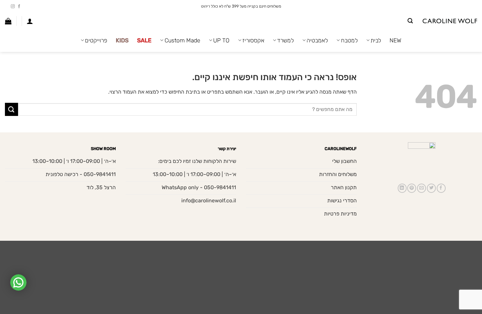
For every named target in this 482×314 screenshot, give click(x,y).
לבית (376, 40)
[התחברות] (30, 21)
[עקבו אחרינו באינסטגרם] (13, 6)
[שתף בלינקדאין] (402, 188)
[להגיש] (11, 109)
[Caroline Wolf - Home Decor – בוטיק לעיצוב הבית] (450, 21)
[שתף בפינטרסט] (411, 188)
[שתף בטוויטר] (431, 188)
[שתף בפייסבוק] (441, 188)
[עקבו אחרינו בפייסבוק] (19, 6)
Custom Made (182, 40)
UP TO (221, 40)
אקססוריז (253, 40)
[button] (410, 20)
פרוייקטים (96, 40)
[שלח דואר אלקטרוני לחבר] (421, 188)
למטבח (349, 40)
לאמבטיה (317, 40)
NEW (395, 40)
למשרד (285, 40)
